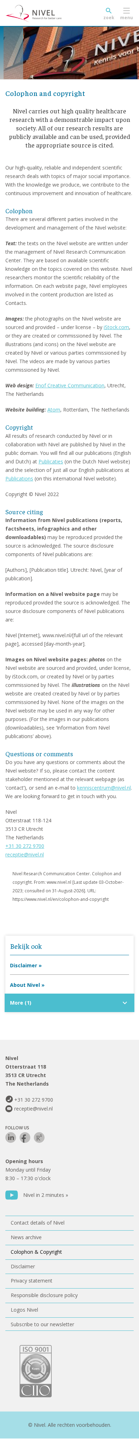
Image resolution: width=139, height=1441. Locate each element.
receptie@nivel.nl (24, 854)
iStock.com (116, 327)
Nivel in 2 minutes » (45, 1195)
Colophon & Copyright (36, 1251)
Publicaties (50, 461)
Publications (19, 478)
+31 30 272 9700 (24, 846)
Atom (53, 409)
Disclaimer (23, 965)
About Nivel (25, 985)
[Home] (49, 13)
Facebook (25, 1137)
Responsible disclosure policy (44, 1295)
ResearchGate (39, 1137)
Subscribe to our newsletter (42, 1324)
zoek (108, 18)
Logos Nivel (24, 1309)
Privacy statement (31, 1280)
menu (126, 18)
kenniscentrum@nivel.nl (104, 787)
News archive (26, 1237)
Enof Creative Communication (69, 385)
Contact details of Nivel (38, 1222)
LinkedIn (10, 1137)
